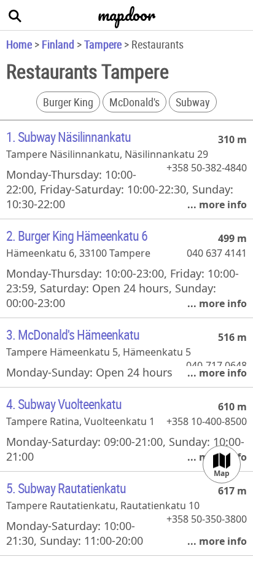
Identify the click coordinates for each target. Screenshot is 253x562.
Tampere (103, 44)
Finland (58, 44)
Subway (193, 102)
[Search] (15, 15)
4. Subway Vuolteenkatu (64, 404)
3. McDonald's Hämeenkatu (72, 334)
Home (19, 44)
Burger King (68, 102)
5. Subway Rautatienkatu (66, 488)
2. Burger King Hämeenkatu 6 (76, 235)
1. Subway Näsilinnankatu (68, 137)
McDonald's (134, 102)
